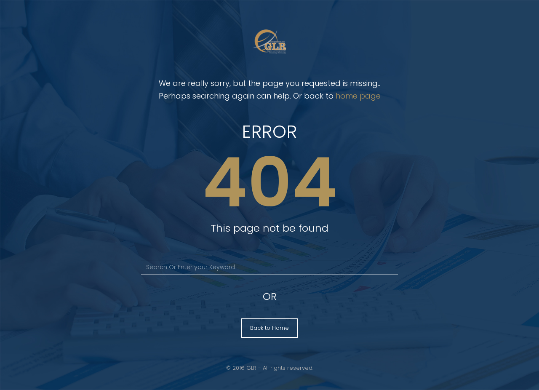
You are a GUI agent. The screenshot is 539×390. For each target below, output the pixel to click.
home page (358, 96)
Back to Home (269, 328)
